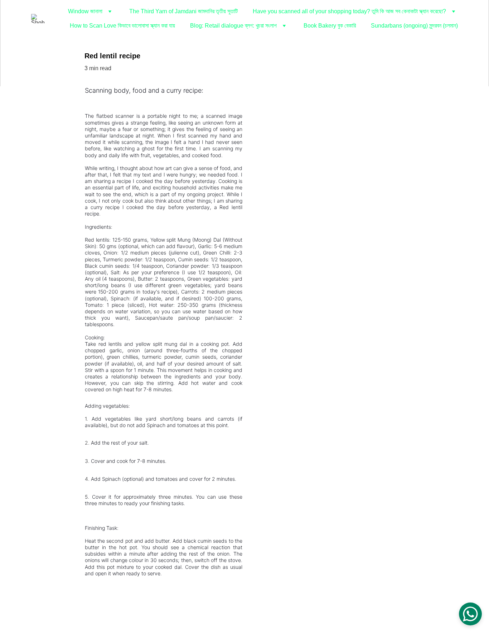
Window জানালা (85, 11)
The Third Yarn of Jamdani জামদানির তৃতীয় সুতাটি (183, 11)
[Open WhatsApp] (470, 613)
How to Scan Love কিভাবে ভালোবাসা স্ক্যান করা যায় (122, 26)
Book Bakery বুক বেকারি (330, 26)
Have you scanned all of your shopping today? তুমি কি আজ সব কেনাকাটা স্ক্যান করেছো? (349, 11)
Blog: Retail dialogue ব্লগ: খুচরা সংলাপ (233, 26)
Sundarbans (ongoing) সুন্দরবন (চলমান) (414, 26)
